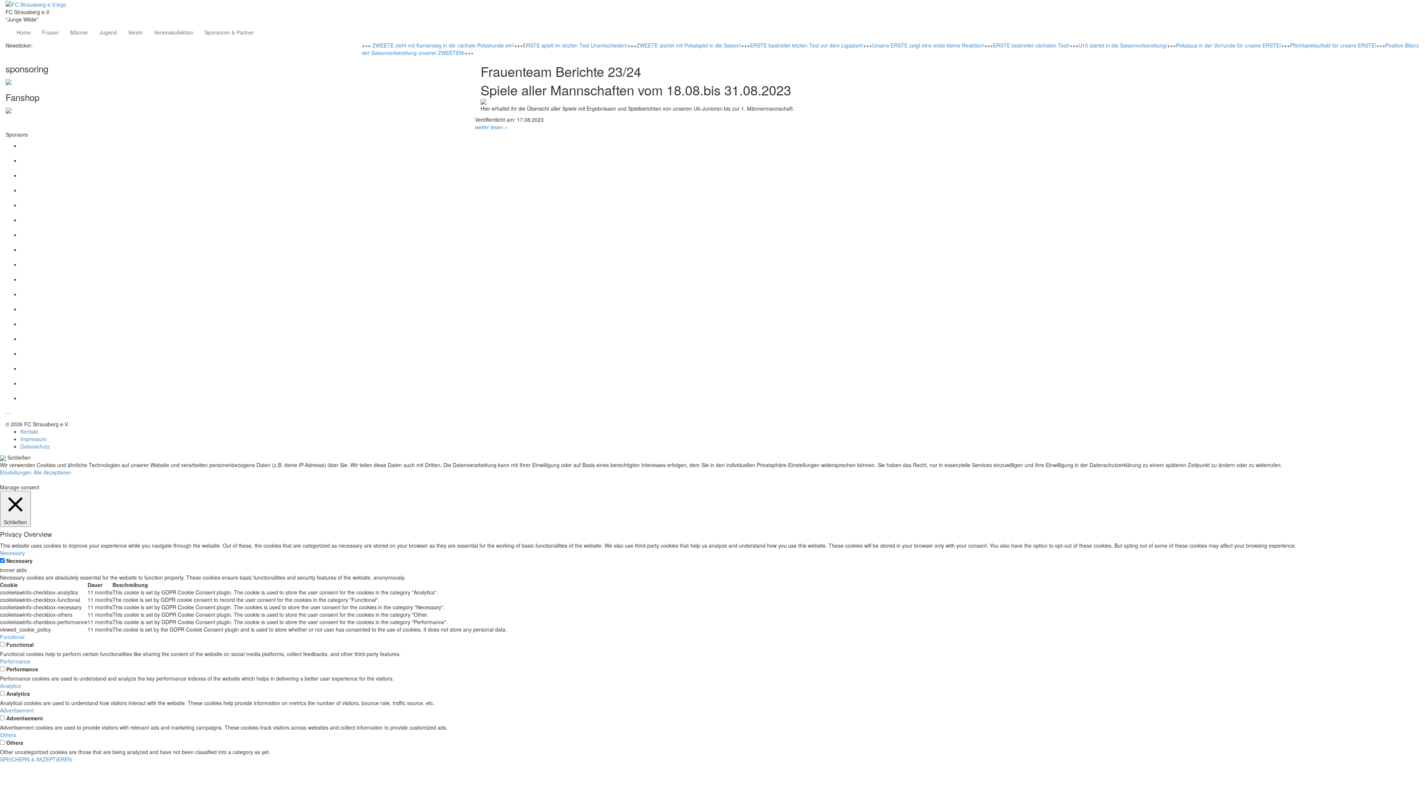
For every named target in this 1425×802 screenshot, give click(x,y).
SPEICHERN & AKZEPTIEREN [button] (36, 759)
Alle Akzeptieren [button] (52, 472)
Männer (79, 32)
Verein (135, 32)
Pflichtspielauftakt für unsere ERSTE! (1333, 45)
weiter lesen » (491, 127)
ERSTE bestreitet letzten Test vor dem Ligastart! (806, 45)
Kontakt (29, 431)
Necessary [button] (12, 553)
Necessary (19, 560)
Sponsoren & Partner (229, 32)
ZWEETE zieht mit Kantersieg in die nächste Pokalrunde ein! (443, 45)
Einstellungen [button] (16, 472)
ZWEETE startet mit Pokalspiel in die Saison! (688, 45)
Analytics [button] (10, 685)
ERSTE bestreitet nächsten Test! (1031, 45)
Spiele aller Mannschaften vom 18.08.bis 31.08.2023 (636, 89)
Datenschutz (35, 446)
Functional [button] (12, 636)
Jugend (108, 32)
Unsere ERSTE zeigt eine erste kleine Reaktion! (928, 45)
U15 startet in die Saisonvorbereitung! (1122, 45)
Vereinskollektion (173, 32)
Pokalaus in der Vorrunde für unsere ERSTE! (1228, 45)
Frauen (50, 32)
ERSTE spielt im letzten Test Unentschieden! (575, 45)
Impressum (33, 439)
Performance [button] (15, 661)
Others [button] (8, 735)
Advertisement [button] (17, 710)
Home (24, 32)
